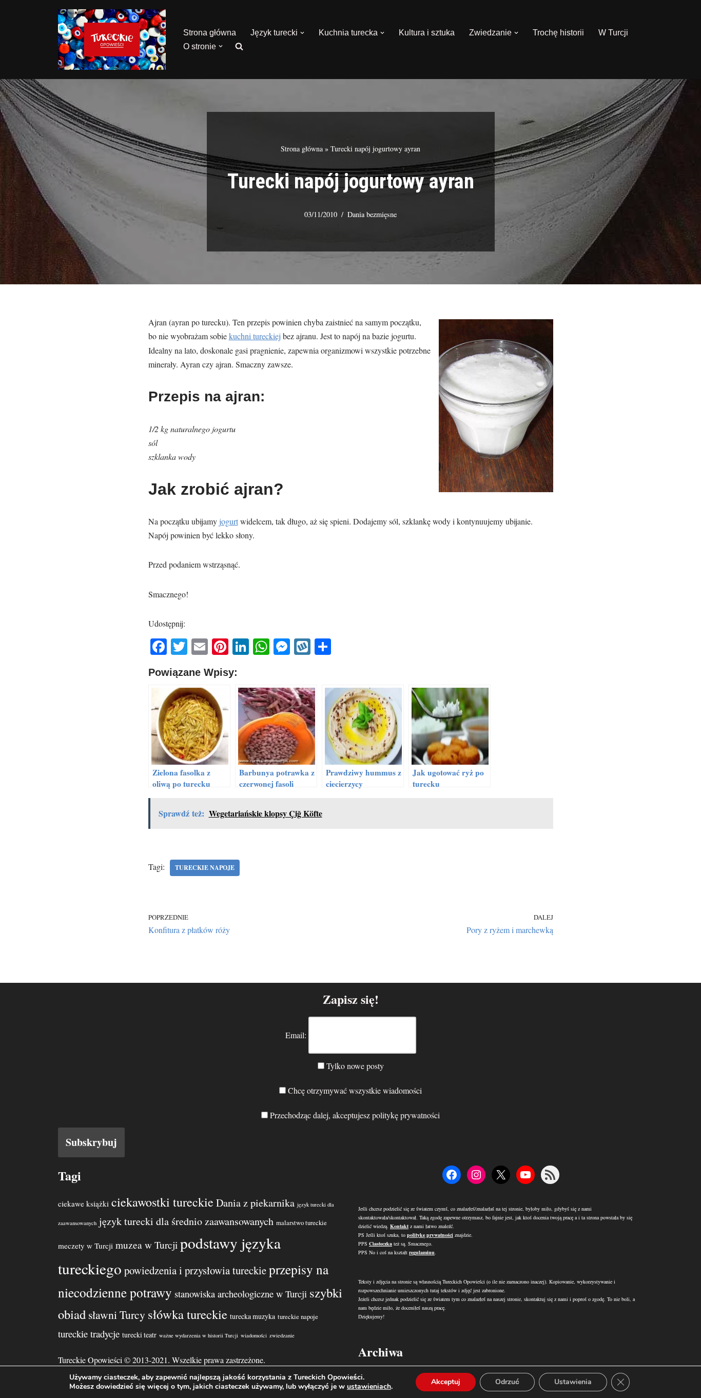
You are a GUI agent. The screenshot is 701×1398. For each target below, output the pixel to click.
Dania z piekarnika (255, 1203)
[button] (302, 33)
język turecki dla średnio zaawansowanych (186, 1221)
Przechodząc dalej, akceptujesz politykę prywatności (354, 1115)
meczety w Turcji (85, 1245)
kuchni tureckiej (255, 336)
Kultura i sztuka (427, 32)
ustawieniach (369, 1386)
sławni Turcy (116, 1314)
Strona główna (209, 32)
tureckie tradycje (89, 1333)
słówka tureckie (187, 1314)
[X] (501, 1175)
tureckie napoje (205, 867)
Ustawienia (573, 1382)
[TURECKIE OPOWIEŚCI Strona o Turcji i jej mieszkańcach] (112, 39)
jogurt (228, 521)
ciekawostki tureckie (162, 1202)
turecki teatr (139, 1334)
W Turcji (613, 32)
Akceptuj (445, 1382)
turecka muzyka (252, 1316)
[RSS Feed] (550, 1175)
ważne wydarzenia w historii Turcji (198, 1335)
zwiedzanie (282, 1335)
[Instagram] (476, 1175)
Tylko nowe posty (354, 1065)
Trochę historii (558, 32)
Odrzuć (507, 1382)
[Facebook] (451, 1175)
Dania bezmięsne (372, 214)
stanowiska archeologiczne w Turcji (240, 1294)
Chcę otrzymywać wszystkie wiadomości (354, 1090)
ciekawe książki (83, 1203)
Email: (295, 1035)
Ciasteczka (380, 1243)
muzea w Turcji (146, 1244)
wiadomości (254, 1335)
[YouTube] (525, 1175)
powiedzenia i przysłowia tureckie (195, 1270)
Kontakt (399, 1226)
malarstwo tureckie (301, 1222)
